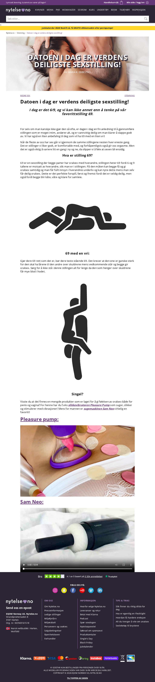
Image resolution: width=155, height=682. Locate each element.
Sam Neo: (31, 501)
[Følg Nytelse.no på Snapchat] (64, 592)
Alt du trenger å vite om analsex (132, 621)
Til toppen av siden (77, 678)
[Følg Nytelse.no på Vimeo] (91, 592)
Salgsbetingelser (52, 630)
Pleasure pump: (39, 419)
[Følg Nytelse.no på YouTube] (82, 592)
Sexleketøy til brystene (127, 625)
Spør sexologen (88, 622)
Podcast (84, 618)
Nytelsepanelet (88, 626)
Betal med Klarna (89, 614)
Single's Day (86, 638)
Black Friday (86, 642)
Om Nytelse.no (52, 606)
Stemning (130, 95)
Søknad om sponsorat (91, 630)
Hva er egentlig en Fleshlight (130, 613)
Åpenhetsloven (52, 634)
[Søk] (146, 19)
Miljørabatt (50, 622)
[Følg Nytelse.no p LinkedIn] (100, 592)
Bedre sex (25, 95)
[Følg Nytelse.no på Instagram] (55, 592)
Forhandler (50, 638)
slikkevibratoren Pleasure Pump (89, 405)
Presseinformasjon (54, 610)
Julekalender (86, 646)
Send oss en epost (18, 608)
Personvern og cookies (55, 626)
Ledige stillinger (52, 614)
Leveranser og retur (90, 610)
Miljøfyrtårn (50, 618)
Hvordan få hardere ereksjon (131, 617)
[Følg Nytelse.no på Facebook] (73, 592)
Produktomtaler (88, 634)
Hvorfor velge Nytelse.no (92, 606)
